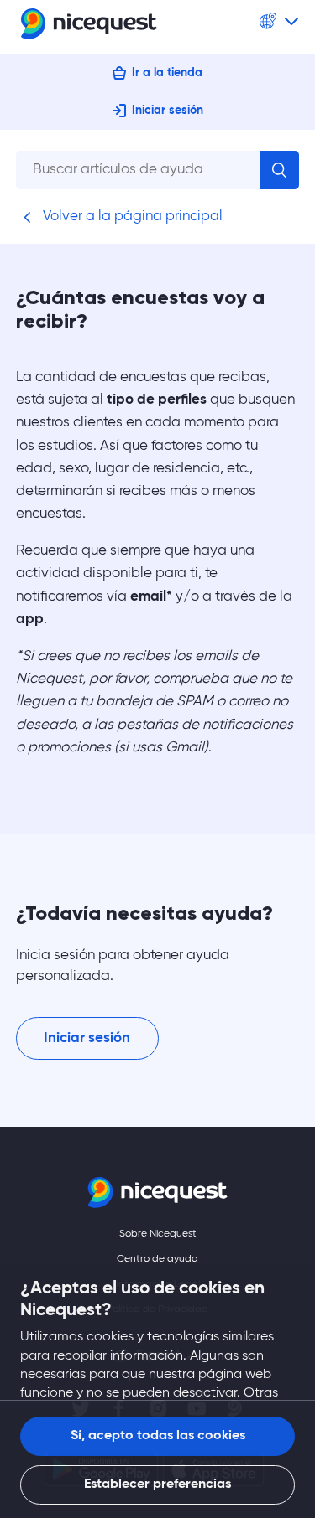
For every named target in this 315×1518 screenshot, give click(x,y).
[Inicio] (89, 27)
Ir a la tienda (167, 73)
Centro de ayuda (157, 1259)
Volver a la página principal (131, 216)
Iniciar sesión (167, 110)
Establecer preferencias (157, 1484)
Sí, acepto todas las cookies (158, 1436)
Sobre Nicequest (158, 1234)
